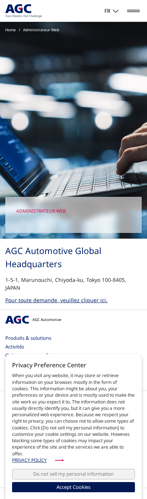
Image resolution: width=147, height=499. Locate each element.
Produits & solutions (28, 338)
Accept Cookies (73, 487)
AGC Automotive (46, 319)
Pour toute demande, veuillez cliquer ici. (56, 300)
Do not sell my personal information (73, 473)
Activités (14, 346)
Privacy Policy (29, 460)
